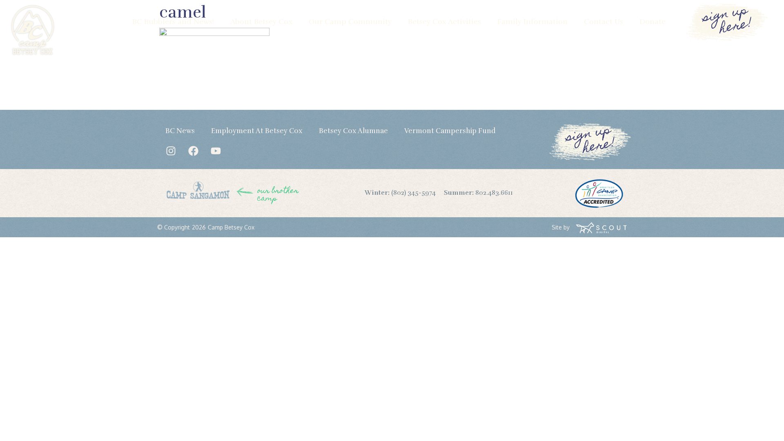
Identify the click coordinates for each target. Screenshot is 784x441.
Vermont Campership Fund (450, 131)
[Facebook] (193, 150)
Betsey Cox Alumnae (353, 131)
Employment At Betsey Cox (257, 131)
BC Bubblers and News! (173, 21)
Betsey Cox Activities (444, 21)
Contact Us (603, 21)
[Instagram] (170, 150)
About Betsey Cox (261, 21)
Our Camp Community (350, 21)
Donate (652, 21)
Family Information (532, 21)
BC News (180, 131)
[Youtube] (215, 150)
